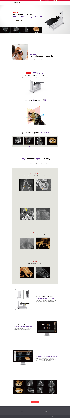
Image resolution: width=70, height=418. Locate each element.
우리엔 (16, 3)
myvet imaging (47, 0)
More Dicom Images (35, 402)
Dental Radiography (41, 3)
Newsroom (48, 3)
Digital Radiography (33, 3)
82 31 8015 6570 (45, 411)
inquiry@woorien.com (46, 410)
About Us (53, 3)
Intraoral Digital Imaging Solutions (24, 411)
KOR (57, 0)
